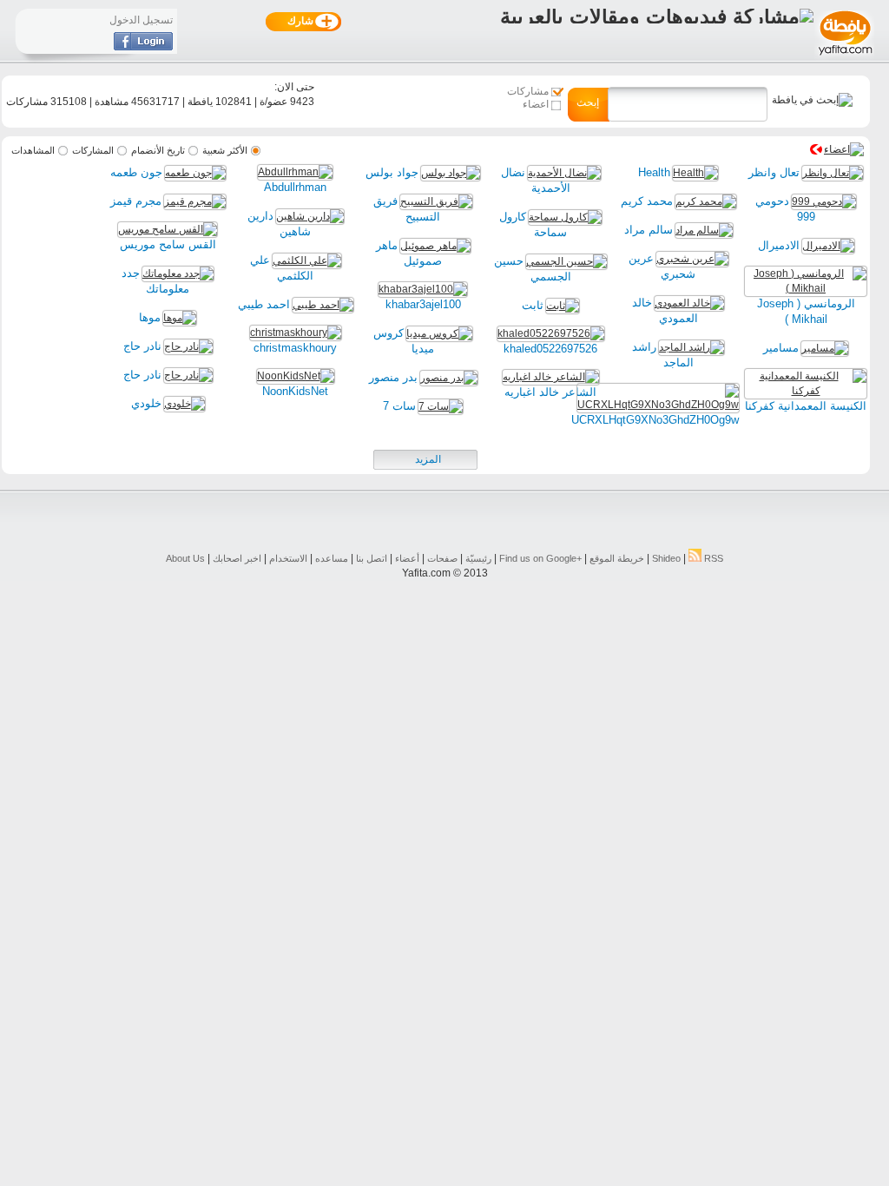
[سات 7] (440, 406)
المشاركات (93, 150)
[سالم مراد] (704, 230)
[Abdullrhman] (295, 172)
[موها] (179, 318)
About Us (185, 558)
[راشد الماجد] (691, 347)
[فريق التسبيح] (436, 201)
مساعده (331, 558)
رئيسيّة (478, 558)
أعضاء (407, 558)
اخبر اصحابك (237, 558)
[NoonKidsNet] (295, 376)
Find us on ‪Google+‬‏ (540, 558)
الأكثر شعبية (224, 150)
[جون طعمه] (195, 173)
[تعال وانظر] (832, 173)
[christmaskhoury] (295, 332)
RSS (712, 558)
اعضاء (536, 104)
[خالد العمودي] (689, 303)
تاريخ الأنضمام (158, 150)
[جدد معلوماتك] (178, 273)
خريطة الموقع (616, 558)
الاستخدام (288, 558)
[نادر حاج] (188, 346)
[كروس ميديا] (439, 333)
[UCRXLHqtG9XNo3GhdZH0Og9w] (658, 405)
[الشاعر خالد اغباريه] (551, 377)
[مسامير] (824, 348)
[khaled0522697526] (550, 333)
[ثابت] (562, 306)
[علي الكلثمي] (307, 260)
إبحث (587, 102)
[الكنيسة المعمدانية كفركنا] (805, 391)
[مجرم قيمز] (195, 201)
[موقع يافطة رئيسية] (844, 57)
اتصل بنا (371, 558)
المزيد (428, 459)
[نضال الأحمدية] (564, 173)
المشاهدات (33, 150)
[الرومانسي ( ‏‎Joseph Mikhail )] (805, 288)
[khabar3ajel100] (423, 289)
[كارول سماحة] (565, 217)
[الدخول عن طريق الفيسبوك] (143, 47)
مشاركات (528, 91)
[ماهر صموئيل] (435, 246)
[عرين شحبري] (692, 259)
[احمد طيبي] (323, 305)
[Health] (695, 173)
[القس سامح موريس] (167, 229)
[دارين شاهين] (310, 216)
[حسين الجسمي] (566, 261)
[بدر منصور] (448, 378)
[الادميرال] (828, 246)
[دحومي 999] (824, 201)
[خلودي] (184, 404)
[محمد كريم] (705, 201)
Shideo (666, 558)
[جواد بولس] (450, 173)
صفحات (442, 558)
